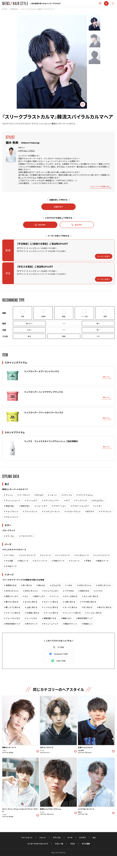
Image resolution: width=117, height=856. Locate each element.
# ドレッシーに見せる (72, 612)
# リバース (54, 596)
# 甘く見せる (87, 607)
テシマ (42, 750)
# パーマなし (9, 555)
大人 (94, 837)
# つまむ (68, 585)
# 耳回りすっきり (11, 596)
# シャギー (97, 506)
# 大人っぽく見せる (90, 596)
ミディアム (57, 837)
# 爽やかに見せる (104, 607)
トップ (4, 9)
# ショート (52, 495)
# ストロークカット (73, 511)
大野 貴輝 (81, 750)
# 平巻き (87, 560)
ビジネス (82, 837)
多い (98, 330)
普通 (63, 323)
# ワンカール (74, 560)
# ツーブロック (23, 495)
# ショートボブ (41, 506)
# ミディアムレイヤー (51, 500)
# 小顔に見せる (69, 601)
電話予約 (78, 224)
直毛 (29, 336)
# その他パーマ (10, 566)
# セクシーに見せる (50, 601)
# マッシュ (8, 495)
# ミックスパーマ (62, 555)
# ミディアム (66, 495)
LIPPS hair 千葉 (82, 814)
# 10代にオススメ (84, 585)
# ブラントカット (30, 511)
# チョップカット (11, 511)
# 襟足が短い (24, 506)
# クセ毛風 (8, 560)
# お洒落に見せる (32, 612)
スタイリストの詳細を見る (100, 187)
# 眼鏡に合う (66, 618)
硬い (98, 323)
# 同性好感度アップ (12, 623)
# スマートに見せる (12, 612)
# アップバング (80, 500)
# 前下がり (89, 511)
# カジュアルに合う (50, 590)
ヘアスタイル (13, 9)
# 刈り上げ (39, 495)
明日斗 (80, 812)
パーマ (70, 837)
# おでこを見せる (70, 596)
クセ (98, 336)
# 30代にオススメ (11, 590)
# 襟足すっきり (39, 596)
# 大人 (25, 596)
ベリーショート (26, 837)
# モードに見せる (70, 607)
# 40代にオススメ (30, 590)
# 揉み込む (40, 585)
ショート (42, 837)
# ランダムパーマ (81, 555)
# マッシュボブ (31, 500)
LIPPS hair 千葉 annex (85, 752)
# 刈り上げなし (97, 500)
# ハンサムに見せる (50, 607)
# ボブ (67, 500)
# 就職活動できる (49, 618)
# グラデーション (59, 506)
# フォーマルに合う (12, 618)
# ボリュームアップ (50, 623)
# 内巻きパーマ (58, 560)
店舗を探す (58, 206)
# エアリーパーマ (40, 560)
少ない (29, 330)
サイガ (42, 812)
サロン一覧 (59, 843)
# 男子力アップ (31, 623)
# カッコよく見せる (93, 612)
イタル (4, 814)
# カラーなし (9, 536)
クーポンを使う (103, 256)
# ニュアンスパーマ (101, 555)
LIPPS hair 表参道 (7, 752)
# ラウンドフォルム (85, 495)
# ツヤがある (68, 590)
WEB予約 (42, 224)
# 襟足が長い (9, 506)
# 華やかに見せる (11, 601)
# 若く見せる (26, 585)
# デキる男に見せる (88, 601)
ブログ (72, 843)
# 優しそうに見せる (12, 607)
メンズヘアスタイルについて (37, 843)
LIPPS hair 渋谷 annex (47, 814)
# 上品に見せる (31, 607)
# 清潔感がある (10, 585)
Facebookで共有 (61, 654)
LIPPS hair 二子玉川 (26, 150)
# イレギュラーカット (51, 511)
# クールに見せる (51, 612)
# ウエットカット (11, 516)
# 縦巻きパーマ (102, 560)
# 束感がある (83, 590)
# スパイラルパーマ (27, 555)
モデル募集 (86, 843)
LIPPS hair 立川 (45, 752)
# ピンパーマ (45, 555)
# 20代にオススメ (103, 585)
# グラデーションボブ (80, 506)
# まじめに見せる (30, 601)
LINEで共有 (61, 660)
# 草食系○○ (87, 623)
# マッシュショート (12, 500)
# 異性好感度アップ (84, 618)
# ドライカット (105, 511)
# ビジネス (98, 590)
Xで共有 (60, 647)
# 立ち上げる (55, 585)
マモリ (4, 750)
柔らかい (29, 323)
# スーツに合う (31, 618)
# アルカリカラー (26, 536)
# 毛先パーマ (22, 560)
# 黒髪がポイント (70, 623)
